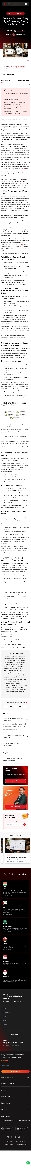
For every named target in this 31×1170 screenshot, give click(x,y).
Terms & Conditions (20, 1141)
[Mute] (29, 85)
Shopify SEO (23, 183)
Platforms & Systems (8, 1084)
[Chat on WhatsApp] (28, 1162)
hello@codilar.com (9, 1120)
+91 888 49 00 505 (7, 895)
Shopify (7, 66)
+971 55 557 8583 (7, 914)
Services (4, 1090)
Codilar (22, 244)
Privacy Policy (9, 1141)
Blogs (2, 66)
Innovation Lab (5, 1103)
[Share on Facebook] (20, 706)
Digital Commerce (7, 1077)
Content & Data (6, 1096)
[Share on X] (25, 706)
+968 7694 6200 (7, 949)
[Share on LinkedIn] (11, 706)
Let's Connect (14, 1034)
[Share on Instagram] (6, 706)
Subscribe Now (14, 1071)
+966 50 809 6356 (7, 931)
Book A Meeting (15, 806)
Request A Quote (15, 781)
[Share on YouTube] (15, 706)
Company (4, 1109)
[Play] (4, 84)
